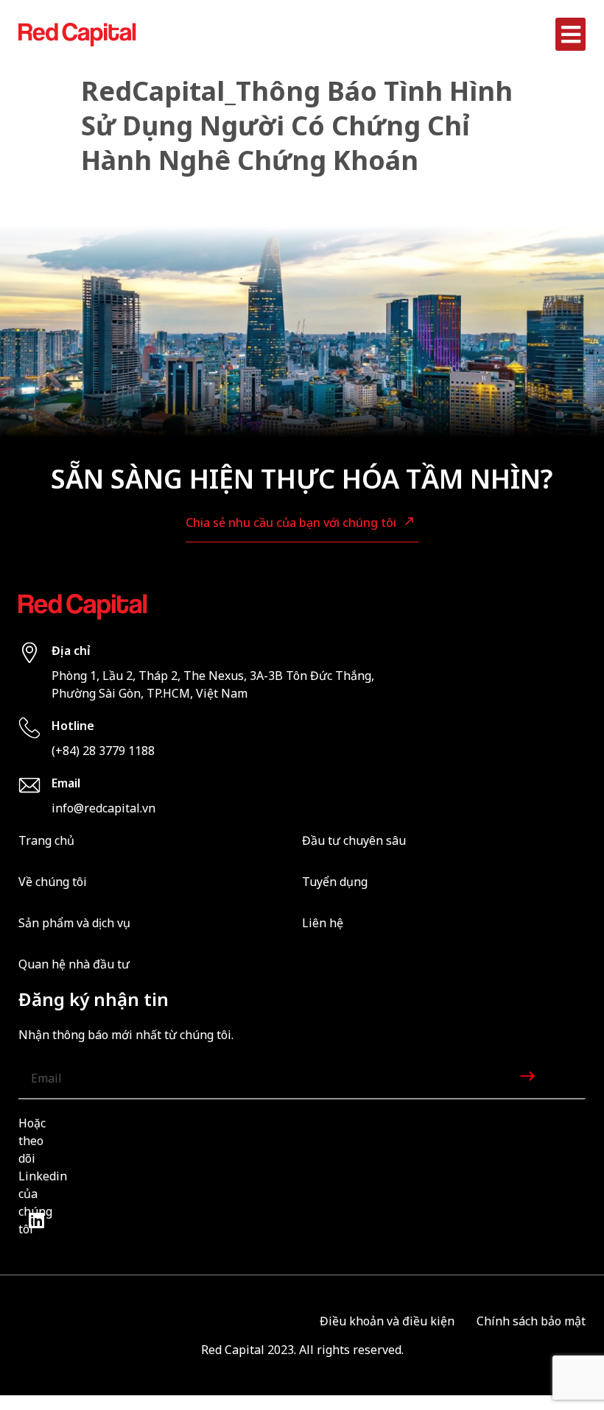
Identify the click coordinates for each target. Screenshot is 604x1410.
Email (66, 783)
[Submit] (529, 1078)
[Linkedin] (36, 1220)
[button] (570, 34)
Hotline (73, 726)
